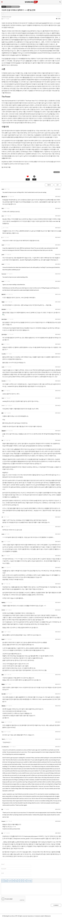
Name (3, 864)
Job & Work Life (15, 6)
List (58, 184)
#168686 (58, 16)
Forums (8, 6)
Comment (56, 905)
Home (3, 6)
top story (56, 172)
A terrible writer (5, 746)
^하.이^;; (3, 739)
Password (3, 868)
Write (49, 184)
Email (2, 873)
